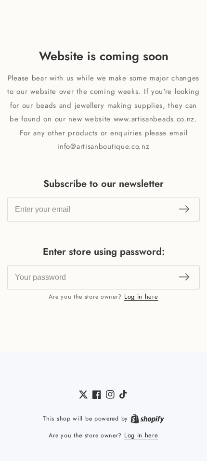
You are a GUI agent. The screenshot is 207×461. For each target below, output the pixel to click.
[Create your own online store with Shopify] (147, 418)
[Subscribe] (184, 209)
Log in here (141, 296)
